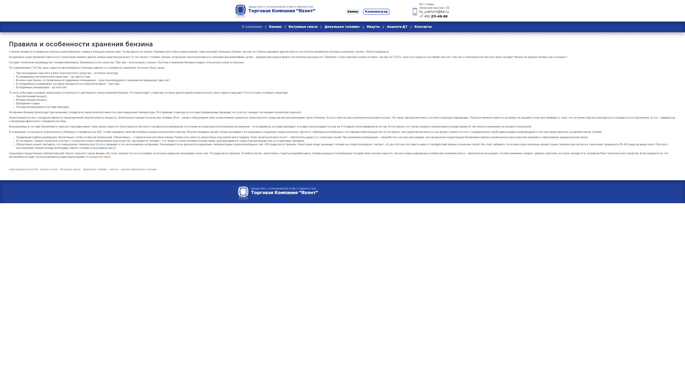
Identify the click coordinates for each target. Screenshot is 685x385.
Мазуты (373, 26)
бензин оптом (48, 169)
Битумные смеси (303, 26)
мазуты (114, 169)
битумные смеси (70, 169)
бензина (464, 132)
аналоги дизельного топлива (138, 169)
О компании (252, 26)
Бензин (275, 26)
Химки (352, 11)
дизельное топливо (95, 169)
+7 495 (433, 16)
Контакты (423, 26)
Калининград (376, 11)
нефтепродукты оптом (23, 169)
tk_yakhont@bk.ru (434, 12)
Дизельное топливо (342, 26)
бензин (133, 153)
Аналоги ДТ (397, 26)
